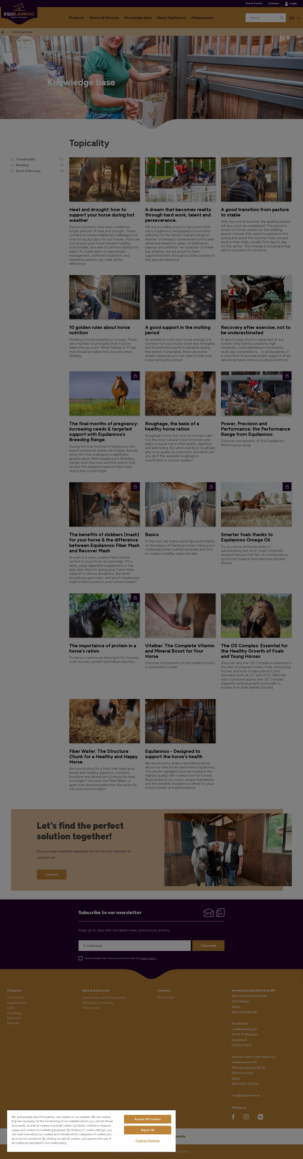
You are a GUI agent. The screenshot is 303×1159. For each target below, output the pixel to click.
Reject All (147, 1130)
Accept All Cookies (147, 1119)
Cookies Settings (148, 1140)
